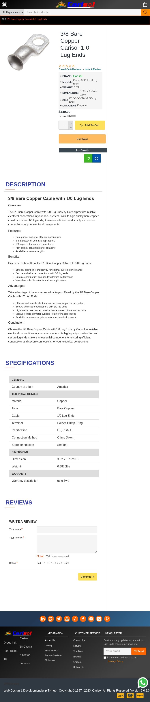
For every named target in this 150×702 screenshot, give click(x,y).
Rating (12, 563)
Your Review (15, 537)
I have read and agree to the (122, 659)
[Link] (142, 682)
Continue (86, 576)
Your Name (15, 529)
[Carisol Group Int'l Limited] (75, 4)
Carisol (77, 76)
